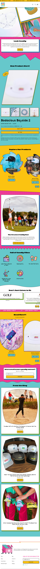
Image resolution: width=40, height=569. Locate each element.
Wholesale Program (4, 563)
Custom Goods (3, 561)
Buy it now (20, 132)
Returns (13, 561)
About (2, 558)
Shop (2, 556)
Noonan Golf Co (34, 298)
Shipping (13, 563)
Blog (12, 556)
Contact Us (13, 558)
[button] (35, 4)
